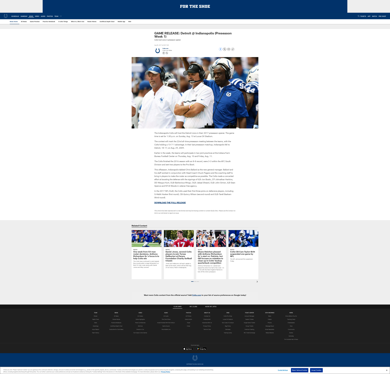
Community (291, 329)
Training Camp (228, 332)
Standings (95, 326)
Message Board (270, 326)
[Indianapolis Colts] (195, 358)
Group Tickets (249, 326)
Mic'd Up (140, 326)
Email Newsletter (269, 329)
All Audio (166, 316)
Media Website (270, 332)
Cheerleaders (291, 322)
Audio (166, 312)
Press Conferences (140, 322)
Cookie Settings (283, 370)
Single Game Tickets (249, 322)
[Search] (358, 16)
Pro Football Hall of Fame (291, 339)
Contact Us (207, 316)
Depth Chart (95, 319)
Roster (95, 316)
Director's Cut (140, 329)
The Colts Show (166, 319)
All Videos (140, 316)
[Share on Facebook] (220, 50)
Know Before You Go (291, 316)
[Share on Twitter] (224, 50)
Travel (188, 322)
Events (291, 332)
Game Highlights (140, 319)
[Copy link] (232, 49)
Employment (207, 319)
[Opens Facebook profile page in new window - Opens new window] (163, 53)
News (116, 312)
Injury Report (95, 329)
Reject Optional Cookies (299, 370)
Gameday (227, 329)
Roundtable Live (166, 329)
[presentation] (257, 282)
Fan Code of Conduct (228, 322)
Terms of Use (207, 329)
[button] (192, 281)
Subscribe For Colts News (116, 329)
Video (140, 312)
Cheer (188, 326)
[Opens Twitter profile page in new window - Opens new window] (167, 53)
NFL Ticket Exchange (249, 332)
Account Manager (249, 316)
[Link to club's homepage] (5, 16)
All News (116, 316)
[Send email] (228, 50)
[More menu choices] (61, 16)
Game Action (188, 319)
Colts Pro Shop (228, 316)
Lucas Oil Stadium (228, 319)
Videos (270, 319)
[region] (195, 370)
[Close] (387, 370)
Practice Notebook (116, 322)
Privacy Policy (207, 326)
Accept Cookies (316, 370)
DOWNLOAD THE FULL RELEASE (170, 202)
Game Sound (166, 326)
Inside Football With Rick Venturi (166, 322)
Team (95, 312)
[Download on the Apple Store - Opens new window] (187, 349)
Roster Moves (116, 319)
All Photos (188, 316)
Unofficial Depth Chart (116, 326)
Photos (188, 312)
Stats (95, 322)
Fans (291, 326)
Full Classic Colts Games (140, 332)
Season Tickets (249, 319)
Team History (95, 332)
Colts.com (165, 48)
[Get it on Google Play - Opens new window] (201, 349)
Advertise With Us (207, 322)
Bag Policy (228, 326)
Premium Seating (249, 329)
